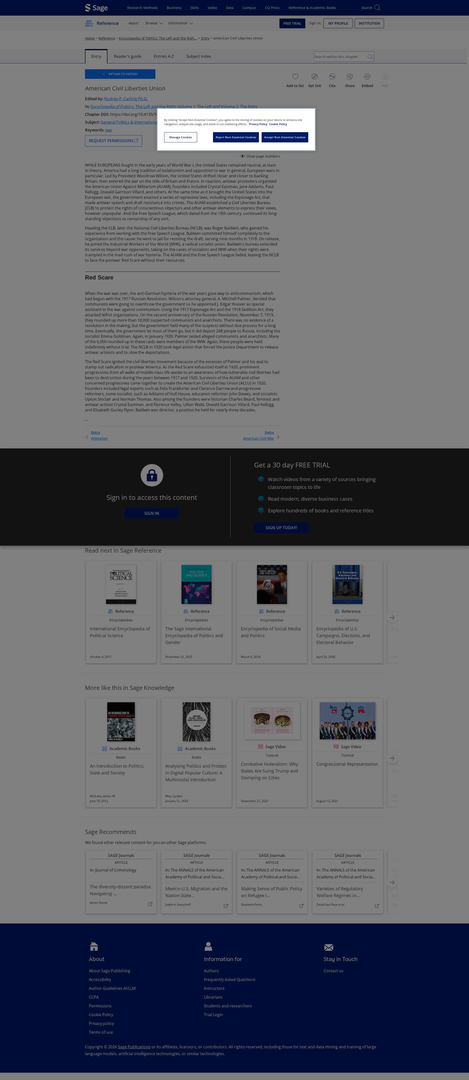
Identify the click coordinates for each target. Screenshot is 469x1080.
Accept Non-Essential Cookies (285, 137)
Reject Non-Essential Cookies (236, 137)
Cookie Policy (278, 124)
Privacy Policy (258, 124)
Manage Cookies (180, 137)
